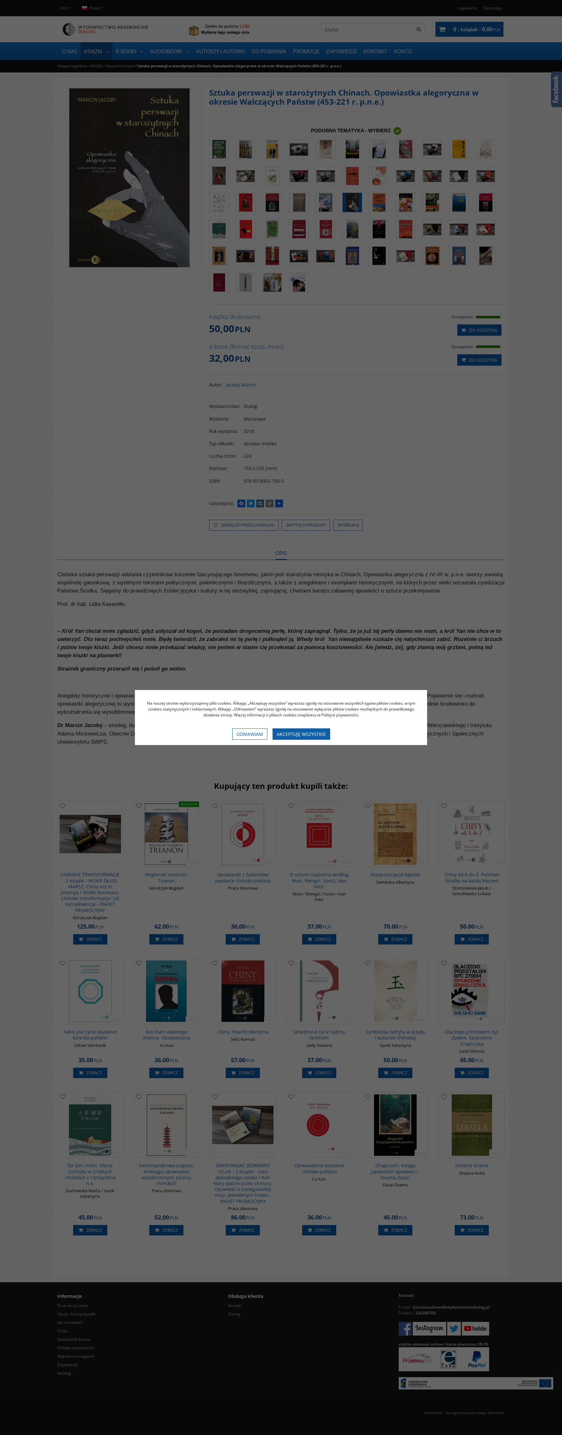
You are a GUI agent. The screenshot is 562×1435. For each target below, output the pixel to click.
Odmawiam (249, 734)
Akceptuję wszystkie (301, 734)
